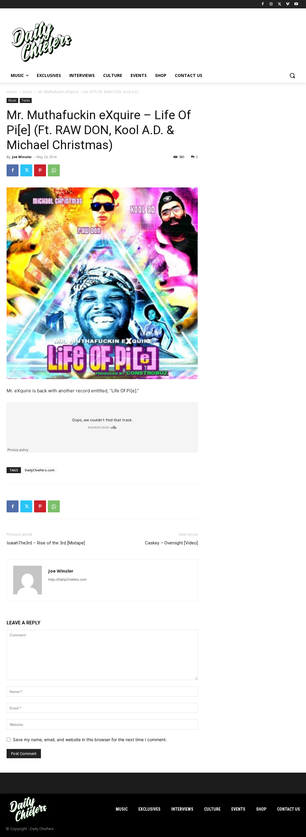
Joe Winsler (22, 157)
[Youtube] (296, 4)
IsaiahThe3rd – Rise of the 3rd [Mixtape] (46, 543)
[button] (292, 75)
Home (12, 91)
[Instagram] (271, 4)
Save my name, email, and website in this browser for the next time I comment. (90, 739)
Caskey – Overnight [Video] (171, 543)
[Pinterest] (40, 170)
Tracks (26, 100)
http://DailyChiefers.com (67, 579)
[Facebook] (262, 4)
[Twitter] (279, 4)
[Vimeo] (287, 4)
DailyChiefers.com (40, 470)
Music (27, 91)
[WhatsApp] (54, 170)
